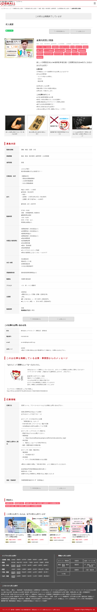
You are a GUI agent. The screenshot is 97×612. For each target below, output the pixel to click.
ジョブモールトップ (6, 8)
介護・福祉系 (90, 570)
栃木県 (36, 562)
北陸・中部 (5, 565)
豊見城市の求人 (19, 503)
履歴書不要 (4, 601)
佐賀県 (18, 576)
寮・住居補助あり (32, 596)
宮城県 (29, 559)
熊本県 (29, 576)
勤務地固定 (12, 601)
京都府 (18, 569)
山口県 (35, 572)
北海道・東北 (6, 559)
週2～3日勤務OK (84, 592)
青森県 (18, 559)
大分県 (35, 576)
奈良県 (35, 569)
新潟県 (13, 565)
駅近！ (47, 596)
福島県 (45, 559)
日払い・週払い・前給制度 (14, 590)
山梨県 (35, 565)
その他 (63, 574)
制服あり (90, 596)
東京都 (13, 562)
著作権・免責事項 (15, 609)
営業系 (77, 561)
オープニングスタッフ (75, 590)
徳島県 (40, 572)
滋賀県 (29, 569)
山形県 (40, 559)
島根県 (18, 572)
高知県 (18, 573)
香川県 (45, 572)
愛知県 (18, 566)
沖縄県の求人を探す (18, 8)
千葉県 (30, 562)
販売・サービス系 (89, 561)
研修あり (19, 601)
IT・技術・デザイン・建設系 (89, 565)
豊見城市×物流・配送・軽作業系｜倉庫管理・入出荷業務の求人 (23, 506)
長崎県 (24, 576)
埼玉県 (25, 562)
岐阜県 (45, 565)
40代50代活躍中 (47, 599)
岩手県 (24, 559)
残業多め (34, 594)
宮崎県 (40, 576)
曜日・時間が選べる (72, 592)
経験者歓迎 (13, 599)
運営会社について (36, 609)
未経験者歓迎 (5, 599)
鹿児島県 (46, 576)
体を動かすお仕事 (18, 592)
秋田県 (35, 559)
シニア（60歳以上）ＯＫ (60, 599)
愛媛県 (13, 573)
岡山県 (24, 572)
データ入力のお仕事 (90, 590)
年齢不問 (20, 599)
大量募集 (27, 599)
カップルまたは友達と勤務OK (10, 596)
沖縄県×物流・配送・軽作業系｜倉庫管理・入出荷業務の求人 (42, 503)
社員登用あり (45, 590)
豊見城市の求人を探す (31, 8)
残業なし (28, 594)
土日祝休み (72, 599)
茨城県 (41, 562)
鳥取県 (13, 572)
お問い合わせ (56, 609)
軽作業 (27, 592)
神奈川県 (19, 562)
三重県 (47, 569)
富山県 (18, 565)
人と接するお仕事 (6, 592)
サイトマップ (6, 609)
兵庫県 (24, 569)
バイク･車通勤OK (63, 596)
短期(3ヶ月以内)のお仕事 (73, 594)
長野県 (40, 565)
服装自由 (84, 596)
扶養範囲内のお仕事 (59, 594)
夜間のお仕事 (5, 594)
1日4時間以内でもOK (58, 592)
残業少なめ (41, 594)
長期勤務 (48, 594)
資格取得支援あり (28, 601)
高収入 (3, 590)
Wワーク (22, 596)
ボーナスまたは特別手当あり (59, 590)
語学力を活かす (34, 592)
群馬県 (47, 562)
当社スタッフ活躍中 (41, 601)
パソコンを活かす (46, 592)
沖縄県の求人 (9, 503)
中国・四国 (5, 572)
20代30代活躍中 (36, 599)
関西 (3, 569)
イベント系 (63, 570)
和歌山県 (40, 569)
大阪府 (13, 569)
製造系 (77, 564)
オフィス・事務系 (63, 561)
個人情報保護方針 (26, 609)
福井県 (29, 565)
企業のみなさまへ (47, 609)
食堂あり (41, 596)
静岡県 (13, 566)
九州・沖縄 (5, 576)
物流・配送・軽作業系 (63, 565)
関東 (3, 562)
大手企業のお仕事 (75, 596)
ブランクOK (80, 599)
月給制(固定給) (27, 590)
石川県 (24, 565)
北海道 (13, 559)
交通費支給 (37, 590)
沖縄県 (13, 577)
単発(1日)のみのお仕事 (17, 594)
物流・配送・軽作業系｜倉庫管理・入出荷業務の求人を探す (54, 8)
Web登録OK (89, 599)
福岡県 (13, 576)
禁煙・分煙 (53, 596)
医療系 (77, 570)
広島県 (29, 572)
